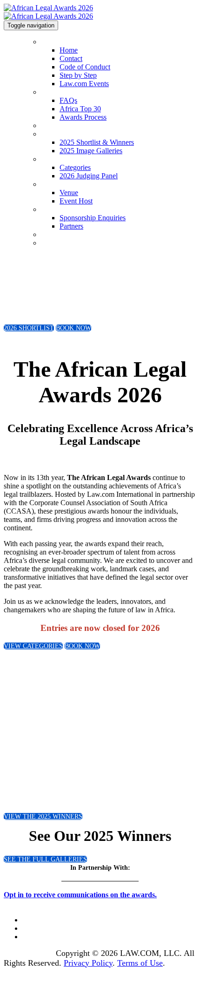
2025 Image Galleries (91, 151)
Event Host (76, 201)
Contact (71, 58)
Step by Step (78, 75)
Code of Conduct (85, 67)
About (49, 92)
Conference (56, 234)
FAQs (68, 100)
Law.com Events (84, 84)
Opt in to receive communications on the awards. (80, 895)
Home (49, 42)
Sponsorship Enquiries (70, 209)
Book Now (55, 243)
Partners (71, 226)
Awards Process (83, 117)
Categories (54, 159)
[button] (29, 328)
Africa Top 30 (80, 109)
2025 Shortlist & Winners (74, 134)
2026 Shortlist (59, 125)
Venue (49, 184)
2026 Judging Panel (89, 176)
